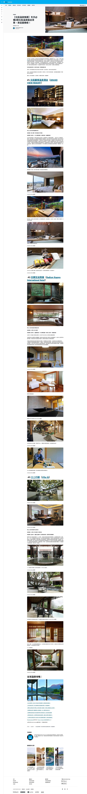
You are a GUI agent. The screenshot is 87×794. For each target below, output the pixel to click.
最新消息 (33, 5)
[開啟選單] (2, 2)
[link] (62, 789)
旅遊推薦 (9, 5)
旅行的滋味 (19, 5)
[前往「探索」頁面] (1, 17)
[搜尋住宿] (1, 8)
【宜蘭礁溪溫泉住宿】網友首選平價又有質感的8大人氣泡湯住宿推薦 (39, 712)
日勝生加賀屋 (37, 277)
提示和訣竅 (24, 5)
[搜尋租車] (1, 10)
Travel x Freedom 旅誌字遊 (43, 719)
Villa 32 (45, 477)
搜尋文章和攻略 (82, 5)
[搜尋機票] (1, 6)
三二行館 (35, 477)
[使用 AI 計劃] (1, 14)
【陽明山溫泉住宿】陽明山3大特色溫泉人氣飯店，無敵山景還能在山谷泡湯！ (41, 707)
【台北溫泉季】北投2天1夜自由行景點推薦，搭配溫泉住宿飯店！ (39, 703)
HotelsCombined (31, 719)
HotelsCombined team (19, 27)
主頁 (6, 5)
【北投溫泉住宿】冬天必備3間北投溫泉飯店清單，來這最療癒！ (38, 705)
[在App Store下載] (64, 783)
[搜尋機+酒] (1, 12)
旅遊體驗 (28, 5)
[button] (1, 20)
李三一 (49, 719)
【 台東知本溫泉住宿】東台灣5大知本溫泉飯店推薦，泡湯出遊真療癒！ (40, 717)
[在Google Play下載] (64, 781)
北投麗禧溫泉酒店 (39, 80)
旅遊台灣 (14, 5)
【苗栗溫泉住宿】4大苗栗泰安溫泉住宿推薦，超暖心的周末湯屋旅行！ (40, 715)
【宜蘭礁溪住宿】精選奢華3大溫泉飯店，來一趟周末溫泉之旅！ (38, 710)
